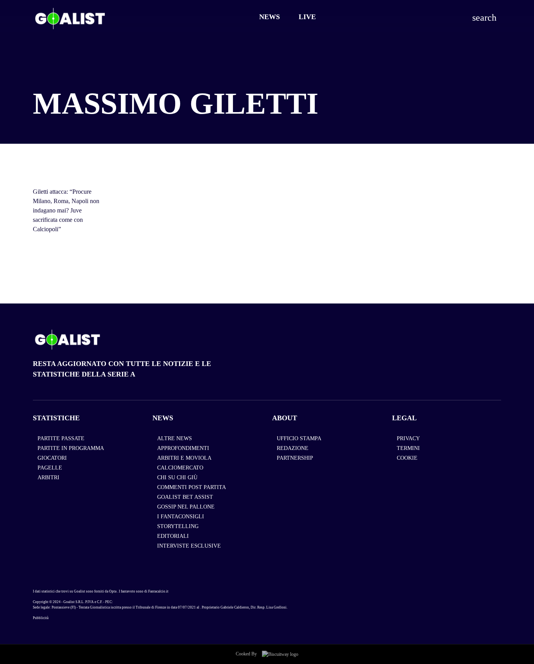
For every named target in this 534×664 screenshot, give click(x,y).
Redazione (292, 448)
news (162, 418)
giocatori (52, 458)
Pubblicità (40, 618)
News (269, 17)
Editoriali (173, 536)
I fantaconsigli (180, 516)
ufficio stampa (299, 438)
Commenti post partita (191, 487)
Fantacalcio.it (158, 591)
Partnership (295, 458)
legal (404, 418)
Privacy (408, 438)
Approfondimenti (183, 448)
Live (307, 17)
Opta (112, 591)
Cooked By (247, 654)
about (284, 418)
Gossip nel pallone (186, 507)
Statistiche (56, 418)
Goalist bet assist (185, 497)
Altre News (174, 438)
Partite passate (61, 438)
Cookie (407, 458)
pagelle (50, 468)
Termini (408, 448)
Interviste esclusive (189, 546)
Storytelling (178, 526)
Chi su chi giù (177, 477)
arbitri (48, 477)
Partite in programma (71, 448)
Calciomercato (180, 468)
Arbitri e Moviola (184, 458)
